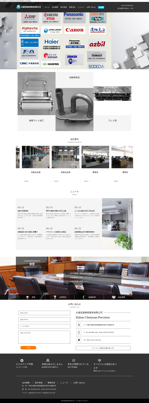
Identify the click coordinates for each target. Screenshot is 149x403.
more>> (36, 132)
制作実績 (64, 7)
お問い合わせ (91, 7)
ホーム (47, 7)
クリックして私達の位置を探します (103, 348)
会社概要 (55, 7)
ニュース (81, 7)
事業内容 (72, 7)
